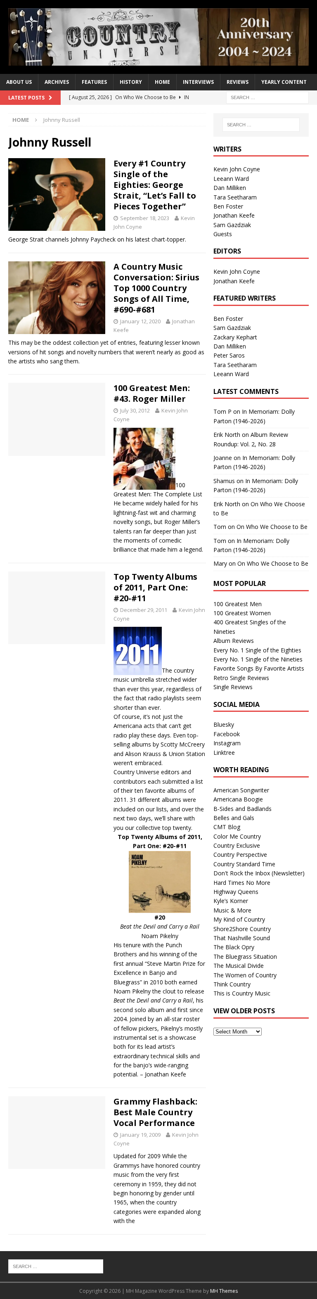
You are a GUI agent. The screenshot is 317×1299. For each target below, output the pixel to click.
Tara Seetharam (235, 197)
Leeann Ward (231, 179)
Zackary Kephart (235, 337)
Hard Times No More (241, 883)
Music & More (232, 910)
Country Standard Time (244, 864)
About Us (19, 81)
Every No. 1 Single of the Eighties (257, 650)
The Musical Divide (238, 966)
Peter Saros (229, 355)
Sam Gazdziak (232, 225)
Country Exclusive (236, 845)
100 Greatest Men (237, 604)
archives (57, 81)
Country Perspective (240, 854)
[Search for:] (267, 97)
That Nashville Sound (241, 938)
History (131, 81)
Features (94, 81)
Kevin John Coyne (236, 169)
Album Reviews (233, 641)
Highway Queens (235, 892)
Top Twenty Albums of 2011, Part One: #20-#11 (155, 587)
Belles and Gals (233, 818)
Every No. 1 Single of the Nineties (258, 659)
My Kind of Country (239, 919)
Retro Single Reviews (241, 678)
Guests (222, 234)
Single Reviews (233, 687)
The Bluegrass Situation (245, 956)
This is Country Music (241, 993)
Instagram (227, 743)
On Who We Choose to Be (272, 527)
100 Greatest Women (242, 613)
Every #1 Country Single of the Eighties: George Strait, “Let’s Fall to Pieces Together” (155, 185)
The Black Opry (233, 947)
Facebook (226, 734)
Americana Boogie (238, 799)
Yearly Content (284, 81)
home (162, 81)
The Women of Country (245, 975)
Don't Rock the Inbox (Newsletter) (259, 873)
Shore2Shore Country (242, 929)
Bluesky (223, 724)
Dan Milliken (229, 188)
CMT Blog (226, 827)
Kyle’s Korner (230, 901)
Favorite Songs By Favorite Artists (258, 668)
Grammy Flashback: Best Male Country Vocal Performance (155, 1112)
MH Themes (224, 1290)
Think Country (232, 984)
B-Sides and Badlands (242, 809)
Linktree (224, 752)
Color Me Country (237, 836)
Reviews (237, 81)
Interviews (198, 81)
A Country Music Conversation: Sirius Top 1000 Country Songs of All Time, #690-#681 (156, 288)
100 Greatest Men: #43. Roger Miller (152, 393)
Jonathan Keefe (234, 215)
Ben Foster (228, 206)
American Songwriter (241, 790)
